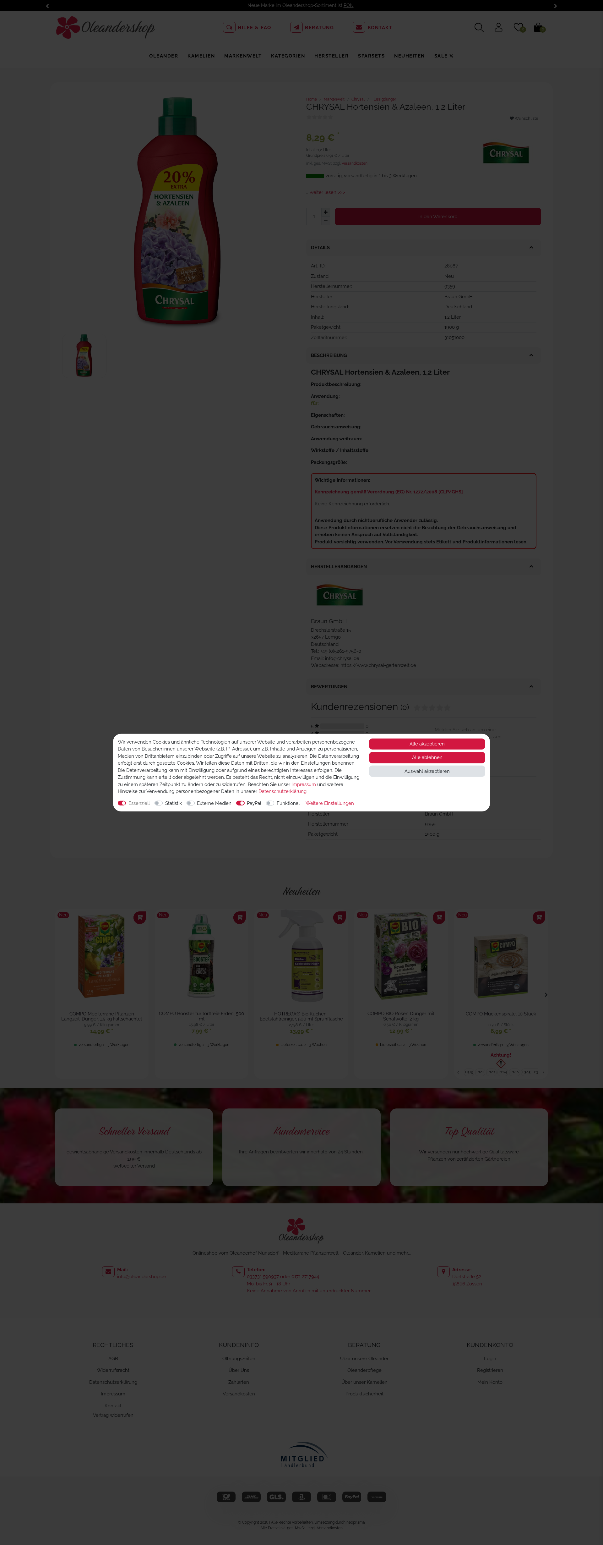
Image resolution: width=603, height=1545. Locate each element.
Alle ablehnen (427, 757)
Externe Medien (214, 803)
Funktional (288, 803)
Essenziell (139, 803)
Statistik (173, 803)
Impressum (303, 784)
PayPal (254, 803)
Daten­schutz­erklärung (282, 791)
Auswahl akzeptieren (427, 771)
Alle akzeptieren (427, 744)
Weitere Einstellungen (330, 803)
